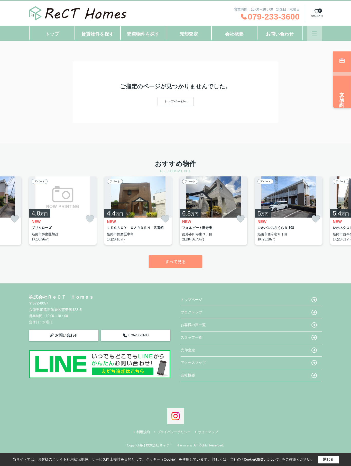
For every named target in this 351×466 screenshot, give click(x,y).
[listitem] (62, 210)
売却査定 (189, 34)
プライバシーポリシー (174, 432)
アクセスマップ (193, 363)
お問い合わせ (280, 34)
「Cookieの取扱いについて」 (261, 459)
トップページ (191, 300)
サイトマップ (208, 432)
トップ (52, 34)
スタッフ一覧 (191, 337)
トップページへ (175, 101)
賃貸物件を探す (97, 34)
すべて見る (175, 261)
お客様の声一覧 (193, 325)
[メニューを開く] (314, 33)
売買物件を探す (143, 34)
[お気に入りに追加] (15, 219)
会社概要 (234, 34)
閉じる (328, 459)
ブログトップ (191, 312)
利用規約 (143, 432)
